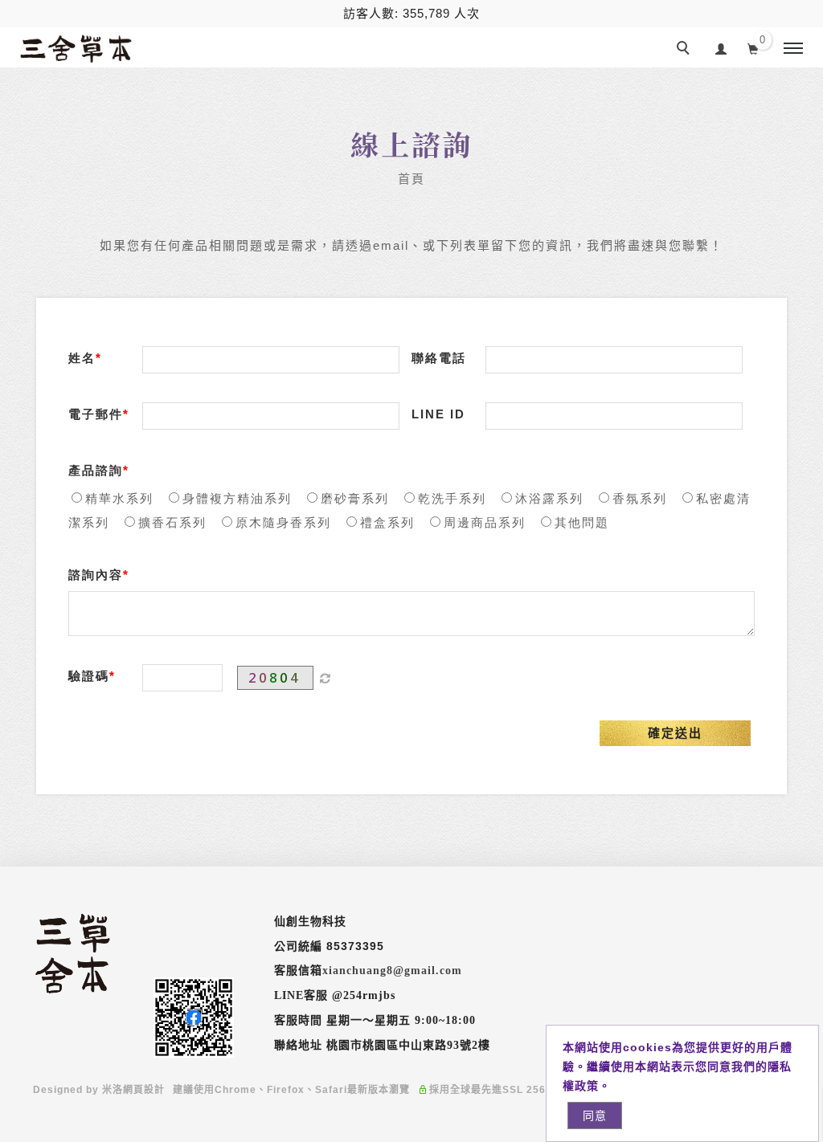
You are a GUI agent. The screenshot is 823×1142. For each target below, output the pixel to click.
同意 (595, 1115)
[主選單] (793, 49)
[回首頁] (76, 53)
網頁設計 (144, 1089)
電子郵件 (95, 414)
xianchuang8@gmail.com (392, 971)
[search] (685, 49)
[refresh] (325, 678)
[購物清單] (753, 47)
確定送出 (675, 733)
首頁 (411, 179)
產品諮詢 (95, 470)
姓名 (82, 358)
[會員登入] (721, 47)
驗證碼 (88, 676)
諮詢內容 (95, 574)
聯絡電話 (439, 358)
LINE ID (438, 414)
